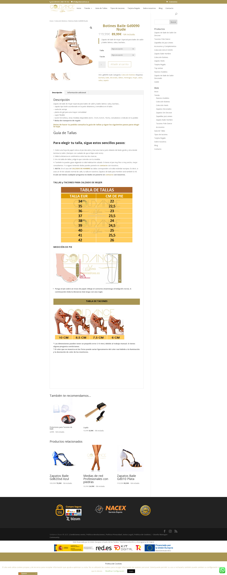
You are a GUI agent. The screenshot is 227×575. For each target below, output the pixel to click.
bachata (101, 77)
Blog (160, 8)
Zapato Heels (159, 61)
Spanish (24, 573)
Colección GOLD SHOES (163, 50)
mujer (135, 77)
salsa (100, 80)
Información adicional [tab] (76, 92)
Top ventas (158, 68)
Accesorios (160, 127)
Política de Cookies (142, 534)
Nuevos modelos (160, 72)
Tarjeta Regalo (134, 8)
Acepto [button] (131, 571)
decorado (113, 77)
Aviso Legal (128, 534)
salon (140, 77)
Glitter (120, 77)
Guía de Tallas (101, 8)
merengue (128, 77)
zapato (106, 80)
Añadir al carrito (120, 64)
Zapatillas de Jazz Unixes (163, 42)
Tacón (102, 56)
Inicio (79, 8)
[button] (91, 28)
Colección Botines (61, 21)
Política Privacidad (114, 534)
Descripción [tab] (57, 92)
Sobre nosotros (149, 8)
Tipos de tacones (117, 8)
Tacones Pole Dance (162, 39)
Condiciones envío (77, 534)
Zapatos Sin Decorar (164, 112)
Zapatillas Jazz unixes (164, 116)
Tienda (87, 8)
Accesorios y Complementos (165, 46)
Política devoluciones (95, 534)
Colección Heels (162, 105)
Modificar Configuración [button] (114, 571)
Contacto (169, 8)
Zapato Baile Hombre (162, 53)
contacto (109, 175)
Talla (102, 50)
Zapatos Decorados (163, 109)
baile (107, 77)
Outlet (156, 82)
